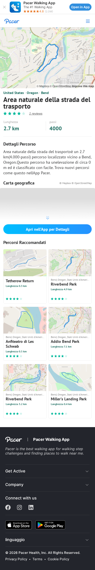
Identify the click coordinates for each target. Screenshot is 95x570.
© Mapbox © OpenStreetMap (75, 183)
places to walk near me (63, 453)
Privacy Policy (16, 559)
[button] (4, 7)
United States (13, 92)
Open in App (80, 7)
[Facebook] (8, 508)
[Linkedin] (31, 508)
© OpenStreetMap (61, 86)
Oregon (32, 92)
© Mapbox (43, 86)
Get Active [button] (15, 471)
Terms (37, 559)
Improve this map (83, 86)
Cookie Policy (58, 559)
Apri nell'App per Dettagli (47, 229)
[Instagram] (19, 508)
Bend (45, 92)
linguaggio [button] (15, 539)
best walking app (41, 449)
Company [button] (14, 484)
